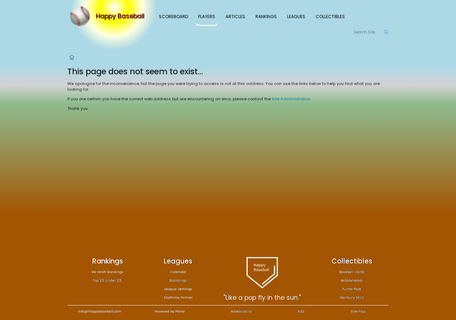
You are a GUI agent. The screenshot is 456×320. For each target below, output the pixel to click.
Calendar (178, 272)
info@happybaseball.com (99, 311)
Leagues (296, 17)
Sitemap (358, 311)
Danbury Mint (352, 297)
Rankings (266, 17)
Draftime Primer (178, 297)
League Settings (178, 289)
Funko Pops (352, 289)
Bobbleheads (352, 280)
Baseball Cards (352, 272)
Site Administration (291, 99)
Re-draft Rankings (108, 272)
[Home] (81, 16)
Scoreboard (173, 17)
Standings (178, 280)
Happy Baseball (120, 16)
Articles (235, 17)
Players (206, 17)
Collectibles (330, 17)
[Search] (385, 32)
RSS (301, 311)
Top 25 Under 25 (107, 280)
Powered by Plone (170, 311)
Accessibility (241, 311)
